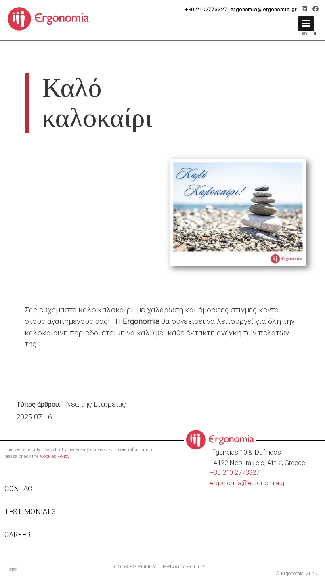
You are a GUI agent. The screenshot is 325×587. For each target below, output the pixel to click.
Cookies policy (135, 566)
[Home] (51, 18)
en (304, 33)
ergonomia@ (229, 483)
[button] (306, 23)
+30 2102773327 (206, 9)
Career (17, 534)
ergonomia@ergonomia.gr (264, 9)
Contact (20, 488)
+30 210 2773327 (235, 472)
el (315, 33)
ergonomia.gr (267, 483)
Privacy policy (184, 566)
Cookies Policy (54, 456)
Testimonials (30, 511)
